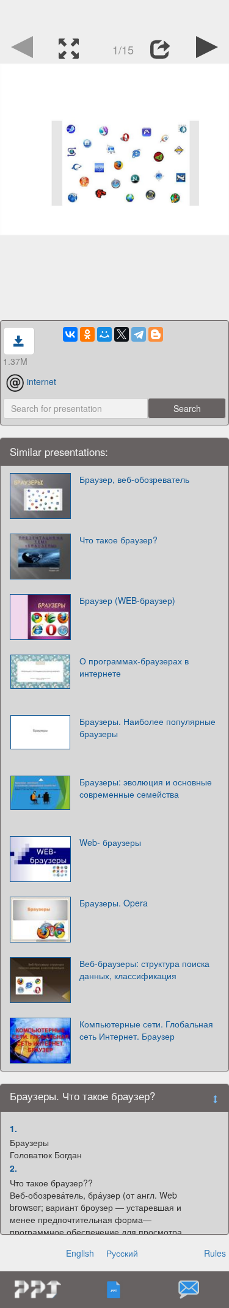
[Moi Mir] (104, 334)
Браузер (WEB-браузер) (127, 600)
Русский (122, 1253)
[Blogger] (155, 334)
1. (13, 1128)
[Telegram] (138, 334)
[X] (121, 334)
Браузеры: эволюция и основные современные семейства (145, 788)
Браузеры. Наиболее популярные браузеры (147, 727)
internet (41, 381)
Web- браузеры (110, 842)
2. (13, 1168)
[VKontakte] (70, 334)
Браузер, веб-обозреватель (134, 479)
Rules (215, 1253)
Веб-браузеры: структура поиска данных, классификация (144, 969)
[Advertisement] (115, 15)
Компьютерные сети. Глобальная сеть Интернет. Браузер (146, 1030)
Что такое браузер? (118, 540)
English (80, 1253)
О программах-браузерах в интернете (134, 667)
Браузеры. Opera (113, 903)
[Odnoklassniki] (87, 334)
